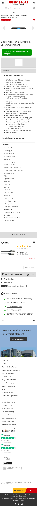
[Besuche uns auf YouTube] (22, 504)
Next (33, 28)
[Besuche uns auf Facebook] (15, 504)
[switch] (13, 431)
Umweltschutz (6, 415)
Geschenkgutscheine (9, 418)
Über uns (5, 360)
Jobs (3, 389)
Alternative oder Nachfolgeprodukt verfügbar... (16, 52)
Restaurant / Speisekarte (10, 396)
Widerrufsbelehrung (16, 496)
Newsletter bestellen (17, 339)
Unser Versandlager (8, 412)
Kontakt (15, 495)
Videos (4, 399)
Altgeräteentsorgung (10, 293)
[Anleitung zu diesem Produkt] (18, 62)
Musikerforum (8, 495)
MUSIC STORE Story (8, 386)
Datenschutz (28, 495)
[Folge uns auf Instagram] (18, 504)
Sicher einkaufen (7, 408)
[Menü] (14, 429)
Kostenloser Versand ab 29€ (11, 370)
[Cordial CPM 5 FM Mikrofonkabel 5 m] (8, 252)
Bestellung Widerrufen (9, 424)
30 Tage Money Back (8, 373)
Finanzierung (6, 376)
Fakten (4, 364)
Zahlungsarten (7, 405)
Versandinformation (8, 402)
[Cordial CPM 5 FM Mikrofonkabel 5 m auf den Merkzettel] (34, 242)
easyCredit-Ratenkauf (9, 380)
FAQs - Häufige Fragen (9, 367)
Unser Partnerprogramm (10, 383)
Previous (3, 28)
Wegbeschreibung (8, 421)
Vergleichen (29, 267)
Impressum (21, 495)
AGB (24, 496)
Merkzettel (8, 282)
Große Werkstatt (7, 392)
